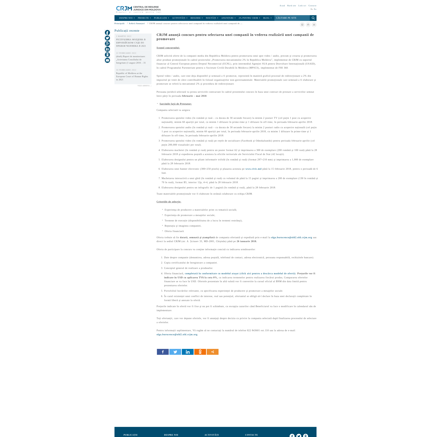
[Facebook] (163, 352)
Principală (119, 23)
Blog (266, 18)
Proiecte (143, 18)
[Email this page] (314, 24)
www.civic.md (253, 169)
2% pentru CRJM (248, 18)
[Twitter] (175, 352)
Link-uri (302, 6)
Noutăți (211, 18)
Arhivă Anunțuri (137, 23)
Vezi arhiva (144, 86)
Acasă (282, 6)
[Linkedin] (188, 352)
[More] (213, 352)
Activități (178, 18)
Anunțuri (227, 18)
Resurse (196, 18)
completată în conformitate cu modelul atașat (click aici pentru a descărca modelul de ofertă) (240, 273)
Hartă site (291, 6)
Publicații (160, 18)
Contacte (312, 6)
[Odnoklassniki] (200, 352)
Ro (312, 9)
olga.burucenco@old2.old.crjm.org (291, 237)
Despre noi (126, 18)
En (315, 9)
